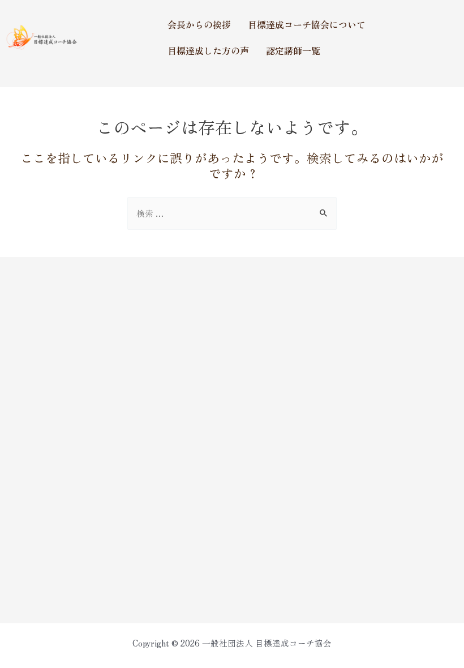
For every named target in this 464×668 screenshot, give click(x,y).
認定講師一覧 (293, 50)
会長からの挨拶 (199, 24)
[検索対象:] (232, 213)
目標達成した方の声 (208, 50)
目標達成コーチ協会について (307, 24)
